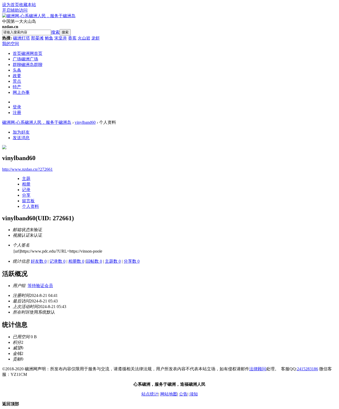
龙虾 (95, 38)
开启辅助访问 (15, 10)
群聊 (27, 64)
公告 (183, 394)
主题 (26, 178)
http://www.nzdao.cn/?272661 (27, 169)
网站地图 (168, 394)
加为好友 (21, 132)
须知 (193, 394)
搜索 (55, 32)
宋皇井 (60, 38)
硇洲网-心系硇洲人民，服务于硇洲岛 (36, 122)
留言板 (28, 201)
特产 (17, 87)
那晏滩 (37, 38)
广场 (25, 59)
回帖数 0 (94, 261)
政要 (17, 75)
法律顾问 (257, 369)
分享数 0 (132, 261)
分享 (26, 195)
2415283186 (307, 369)
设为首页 (10, 4)
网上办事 (21, 92)
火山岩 (84, 38)
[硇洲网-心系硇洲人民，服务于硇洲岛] (38, 16)
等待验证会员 (40, 285)
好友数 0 (39, 261)
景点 (17, 81)
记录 (26, 189)
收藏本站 (27, 4)
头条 (17, 70)
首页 (27, 53)
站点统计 (149, 394)
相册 (26, 184)
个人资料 (30, 206)
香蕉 (72, 38)
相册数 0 (76, 261)
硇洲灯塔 (21, 38)
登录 (17, 107)
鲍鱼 (49, 38)
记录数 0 (57, 261)
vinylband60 (85, 122)
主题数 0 (113, 261)
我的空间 (10, 43)
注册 (17, 112)
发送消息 (21, 137)
